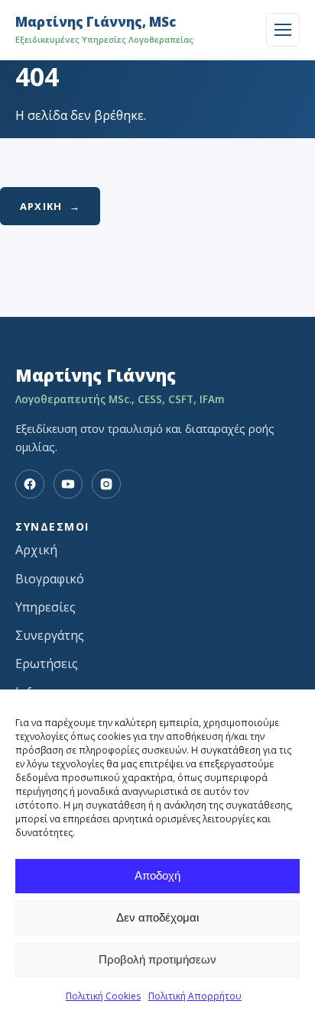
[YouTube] (68, 484)
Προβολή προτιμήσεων (157, 959)
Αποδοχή (157, 875)
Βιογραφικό (49, 578)
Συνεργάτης (49, 635)
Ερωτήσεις (46, 663)
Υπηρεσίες (45, 607)
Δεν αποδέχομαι (157, 917)
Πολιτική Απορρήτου (195, 996)
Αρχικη (41, 206)
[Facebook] (29, 484)
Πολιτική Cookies (103, 996)
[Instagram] (106, 484)
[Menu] (283, 30)
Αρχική (36, 549)
